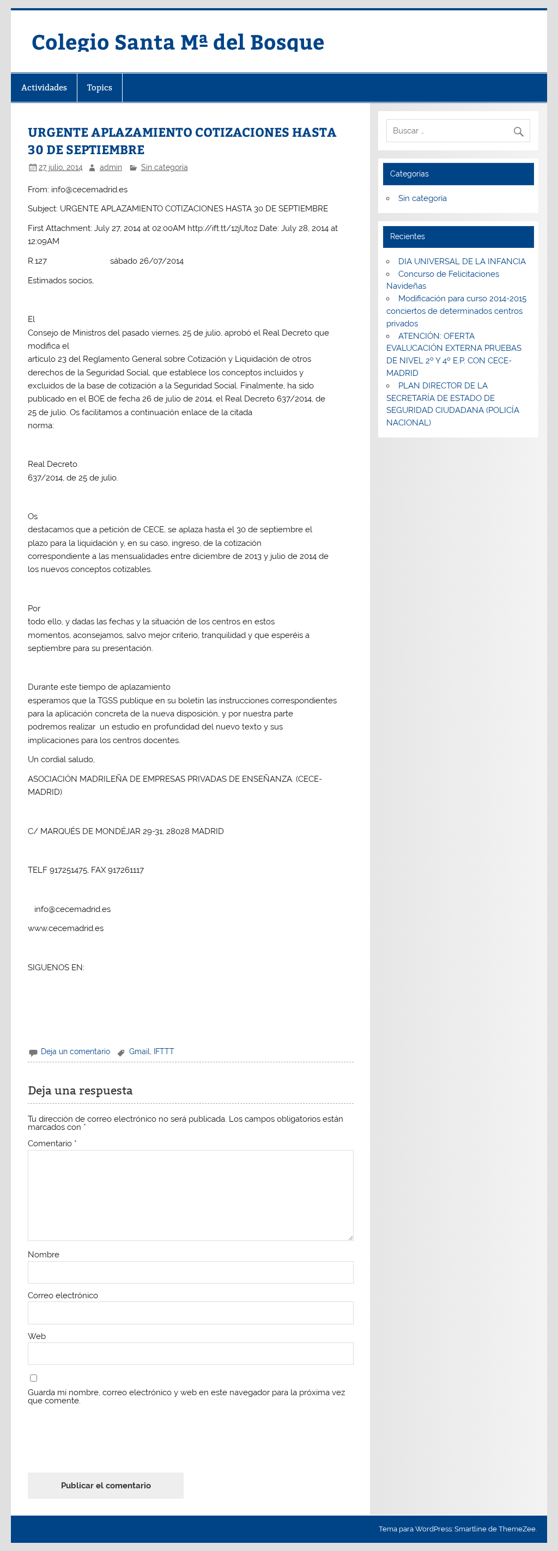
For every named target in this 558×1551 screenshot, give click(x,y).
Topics (99, 87)
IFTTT (164, 1051)
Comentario (52, 1144)
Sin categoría (164, 167)
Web (37, 1337)
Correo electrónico (63, 1296)
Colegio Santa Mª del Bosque (178, 41)
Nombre (43, 1255)
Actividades (44, 87)
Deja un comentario (75, 1051)
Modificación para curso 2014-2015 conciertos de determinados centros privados (456, 311)
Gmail (139, 1051)
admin (111, 167)
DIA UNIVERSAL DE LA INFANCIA (462, 261)
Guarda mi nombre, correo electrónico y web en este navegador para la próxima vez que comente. (186, 1397)
